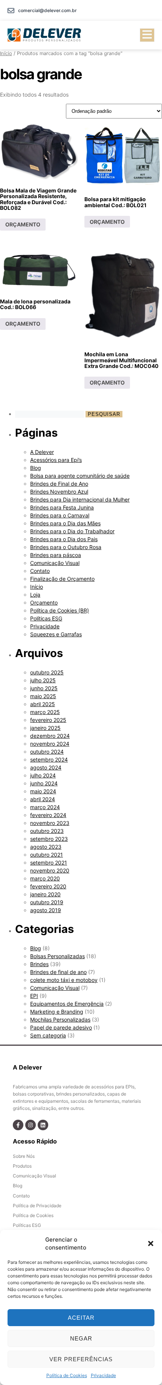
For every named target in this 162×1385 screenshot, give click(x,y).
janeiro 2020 (45, 894)
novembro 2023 (49, 823)
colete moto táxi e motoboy (64, 980)
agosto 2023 (45, 846)
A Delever (42, 452)
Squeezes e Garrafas (56, 634)
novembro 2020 (49, 870)
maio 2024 (43, 791)
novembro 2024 (49, 743)
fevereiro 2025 (48, 720)
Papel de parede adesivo (61, 1027)
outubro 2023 (47, 831)
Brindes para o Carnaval (59, 515)
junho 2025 (44, 688)
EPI (34, 996)
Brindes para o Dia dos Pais (64, 539)
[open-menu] (147, 35)
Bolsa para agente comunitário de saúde (80, 475)
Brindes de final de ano (58, 972)
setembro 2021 (48, 862)
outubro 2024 (47, 751)
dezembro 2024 (50, 736)
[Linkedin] (43, 1125)
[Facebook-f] (18, 1125)
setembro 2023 (49, 839)
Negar (81, 1338)
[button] (150, 1243)
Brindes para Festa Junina (62, 507)
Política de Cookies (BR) (59, 610)
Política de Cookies (66, 1375)
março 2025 (45, 712)
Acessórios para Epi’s (56, 460)
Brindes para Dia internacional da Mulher (80, 499)
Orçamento (44, 602)
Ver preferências (81, 1359)
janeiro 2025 (45, 728)
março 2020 (45, 878)
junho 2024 (44, 783)
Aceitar (81, 1317)
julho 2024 (43, 775)
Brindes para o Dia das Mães (65, 523)
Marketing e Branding (56, 1011)
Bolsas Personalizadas (57, 956)
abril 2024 (42, 799)
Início (6, 53)
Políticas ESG (46, 618)
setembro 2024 (49, 759)
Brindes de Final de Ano (59, 483)
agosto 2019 (45, 910)
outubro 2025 (47, 672)
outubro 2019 (46, 902)
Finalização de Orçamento (62, 579)
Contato (40, 571)
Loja (35, 594)
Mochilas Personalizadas (60, 1019)
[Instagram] (30, 1125)
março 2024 (45, 807)
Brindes (39, 964)
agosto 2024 (45, 767)
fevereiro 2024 (48, 815)
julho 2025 (43, 680)
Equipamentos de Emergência (67, 1003)
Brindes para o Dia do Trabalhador (72, 531)
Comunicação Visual (54, 563)
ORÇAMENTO (22, 224)
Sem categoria (48, 1035)
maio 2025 (43, 696)
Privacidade (103, 1375)
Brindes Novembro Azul (59, 491)
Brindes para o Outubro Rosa (65, 547)
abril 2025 (42, 704)
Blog (35, 468)
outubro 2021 (46, 854)
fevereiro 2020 (48, 886)
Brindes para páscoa (55, 555)
